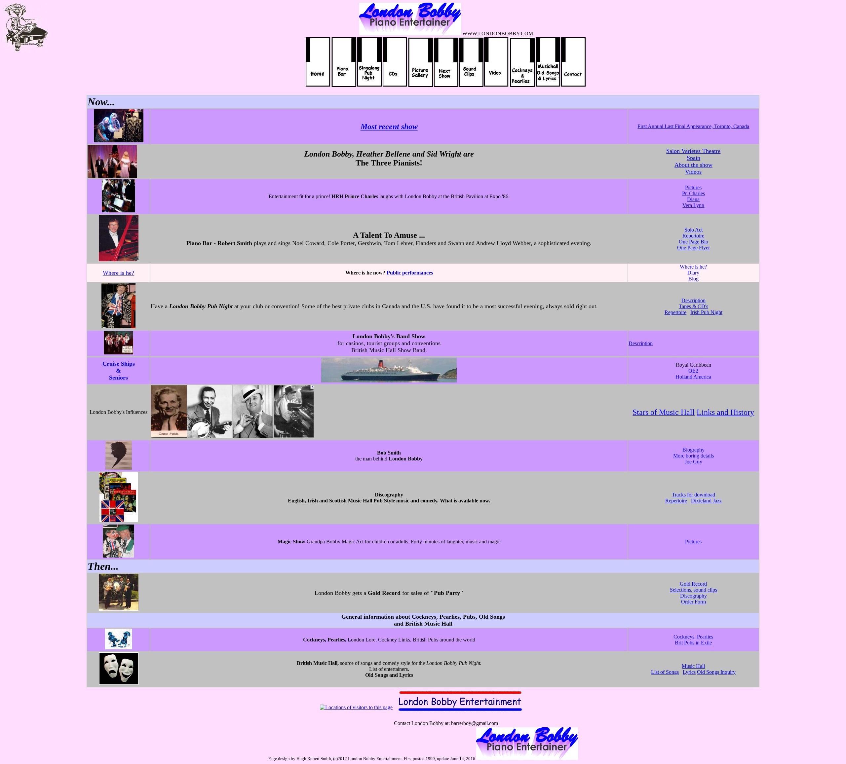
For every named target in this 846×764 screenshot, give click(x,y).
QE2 (693, 371)
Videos (693, 171)
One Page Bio (693, 241)
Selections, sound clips (693, 590)
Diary (693, 272)
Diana (693, 199)
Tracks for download (693, 494)
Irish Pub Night (706, 312)
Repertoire (693, 235)
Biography (693, 450)
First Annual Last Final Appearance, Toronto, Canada (693, 126)
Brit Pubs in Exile (693, 642)
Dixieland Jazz (706, 500)
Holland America (693, 377)
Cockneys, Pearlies (693, 636)
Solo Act (693, 230)
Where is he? (118, 273)
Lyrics (689, 672)
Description (693, 300)
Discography (693, 596)
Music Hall (693, 666)
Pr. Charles (693, 193)
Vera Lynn (693, 205)
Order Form (693, 601)
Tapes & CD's (693, 306)
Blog (693, 278)
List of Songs (665, 672)
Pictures (693, 187)
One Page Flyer (693, 247)
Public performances (410, 272)
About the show (693, 165)
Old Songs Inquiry (716, 672)
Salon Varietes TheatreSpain (693, 154)
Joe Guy (693, 461)
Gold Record (693, 584)
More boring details (693, 455)
